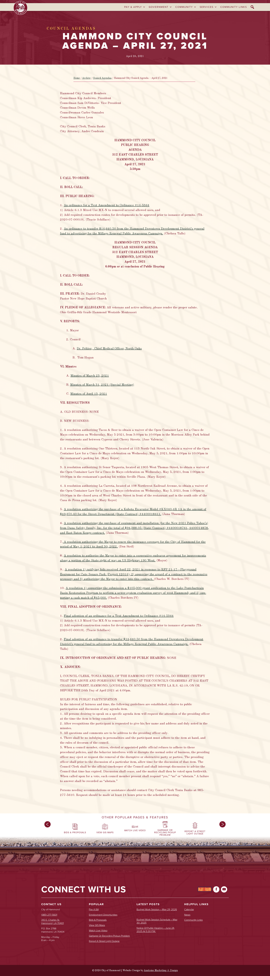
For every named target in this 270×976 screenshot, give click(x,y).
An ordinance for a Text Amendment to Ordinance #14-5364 (106, 205)
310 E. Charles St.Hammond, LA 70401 (52, 921)
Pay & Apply (133, 7)
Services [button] (206, 7)
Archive (86, 78)
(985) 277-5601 (49, 915)
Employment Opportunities (103, 915)
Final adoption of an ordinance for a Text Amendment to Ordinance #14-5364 (119, 616)
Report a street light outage (104, 941)
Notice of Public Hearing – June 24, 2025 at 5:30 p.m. (156, 930)
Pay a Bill (94, 909)
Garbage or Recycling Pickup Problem (109, 936)
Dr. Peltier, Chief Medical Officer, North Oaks (109, 348)
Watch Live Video (98, 930)
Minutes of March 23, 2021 (89, 375)
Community (184, 7)
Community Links (233, 7)
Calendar (189, 909)
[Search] (252, 7)
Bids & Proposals (98, 920)
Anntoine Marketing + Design (161, 970)
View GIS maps (97, 925)
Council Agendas (102, 78)
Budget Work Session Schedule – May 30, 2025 (157, 921)
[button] (47, 829)
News (187, 915)
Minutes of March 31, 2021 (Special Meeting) (102, 384)
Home (76, 78)
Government (158, 7)
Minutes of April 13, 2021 (88, 393)
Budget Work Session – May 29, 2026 (157, 909)
